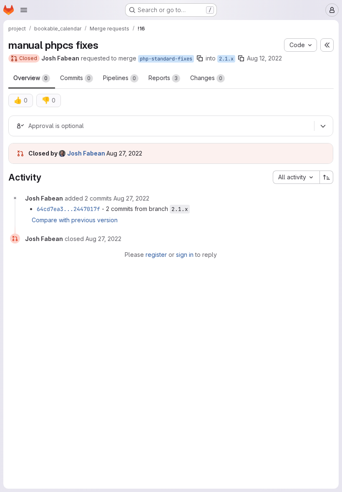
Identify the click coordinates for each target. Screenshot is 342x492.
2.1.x (226, 58)
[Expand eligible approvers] (323, 126)
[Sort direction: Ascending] (326, 177)
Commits (75, 77)
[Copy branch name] (200, 58)
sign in (185, 254)
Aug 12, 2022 (264, 58)
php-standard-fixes (166, 58)
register (156, 254)
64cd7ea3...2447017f (68, 209)
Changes (206, 77)
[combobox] (296, 177)
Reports (163, 77)
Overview (30, 77)
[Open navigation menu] (23, 10)
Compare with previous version (75, 219)
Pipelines (119, 77)
